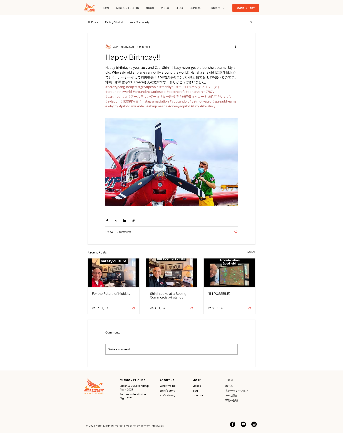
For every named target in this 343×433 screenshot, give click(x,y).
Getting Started (114, 22)
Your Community (139, 22)
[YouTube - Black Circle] (243, 424)
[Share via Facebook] (107, 220)
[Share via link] (133, 220)
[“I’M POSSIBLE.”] (229, 272)
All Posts (93, 22)
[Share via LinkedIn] (124, 220)
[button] (127, 8)
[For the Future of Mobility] (113, 272)
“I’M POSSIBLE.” (219, 293)
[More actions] (235, 46)
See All (251, 251)
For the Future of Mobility (111, 293)
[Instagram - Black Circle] (254, 424)
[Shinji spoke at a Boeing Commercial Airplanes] (171, 272)
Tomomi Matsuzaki (152, 425)
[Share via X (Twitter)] (116, 220)
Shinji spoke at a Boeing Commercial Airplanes (168, 295)
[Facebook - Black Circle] (232, 424)
